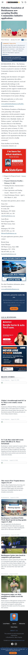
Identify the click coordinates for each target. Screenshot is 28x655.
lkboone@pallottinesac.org (8, 233)
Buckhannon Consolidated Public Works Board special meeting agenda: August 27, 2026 (14, 520)
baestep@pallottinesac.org (8, 254)
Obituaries (22, 623)
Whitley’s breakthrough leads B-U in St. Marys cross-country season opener (13, 402)
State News (14, 627)
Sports (14, 623)
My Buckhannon (5, 497)
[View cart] (22, 2)
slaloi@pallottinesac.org (8, 216)
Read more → (5, 54)
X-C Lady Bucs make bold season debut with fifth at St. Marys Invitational (12, 442)
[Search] (25, 2)
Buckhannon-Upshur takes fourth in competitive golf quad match (13, 556)
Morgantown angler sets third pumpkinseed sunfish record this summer (12, 596)
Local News (6, 623)
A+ (25, 39)
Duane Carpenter (5, 380)
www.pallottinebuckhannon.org (10, 289)
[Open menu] (2, 2)
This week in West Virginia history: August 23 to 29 (13, 482)
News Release (4, 460)
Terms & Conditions (15, 647)
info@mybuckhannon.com (17, 640)
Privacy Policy (5, 647)
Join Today (13, 653)
